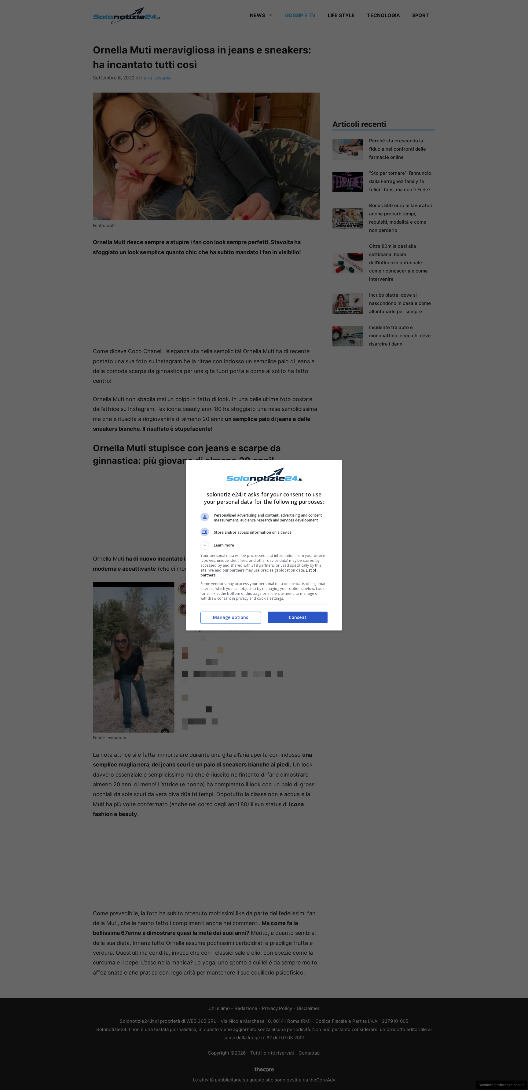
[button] (264, 545)
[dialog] (264, 545)
